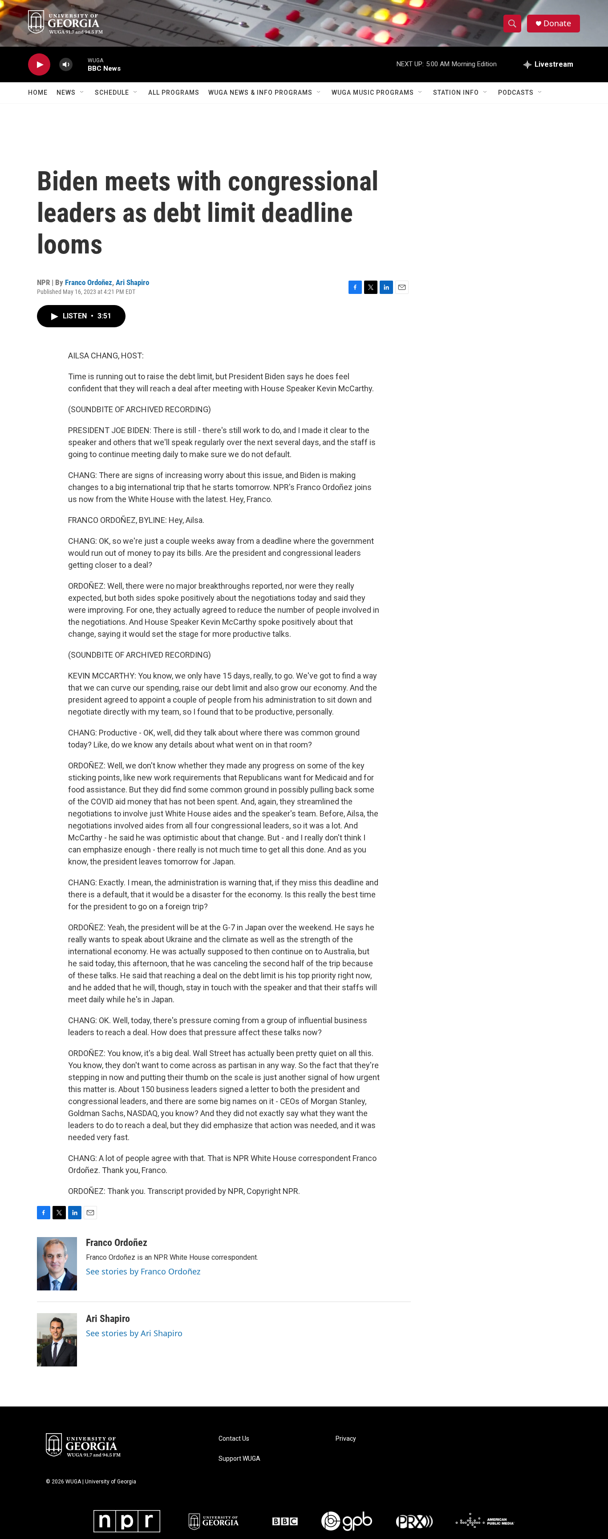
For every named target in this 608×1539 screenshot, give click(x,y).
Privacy (346, 1438)
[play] (39, 65)
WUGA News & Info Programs (260, 92)
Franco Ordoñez (88, 282)
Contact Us (234, 1438)
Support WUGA (239, 1458)
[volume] (65, 65)
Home (38, 92)
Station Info (456, 92)
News (66, 92)
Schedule (112, 92)
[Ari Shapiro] (57, 1339)
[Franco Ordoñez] (57, 1263)
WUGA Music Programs (373, 92)
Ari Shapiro (132, 282)
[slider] (80, 64)
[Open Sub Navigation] (82, 92)
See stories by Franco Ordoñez (143, 1271)
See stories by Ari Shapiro (134, 1333)
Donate (557, 23)
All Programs (173, 92)
